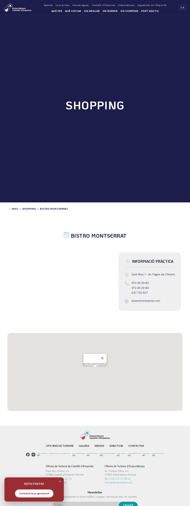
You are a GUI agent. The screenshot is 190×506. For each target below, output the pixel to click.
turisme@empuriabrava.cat (118, 482)
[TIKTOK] (158, 454)
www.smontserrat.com (146, 301)
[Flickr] (121, 454)
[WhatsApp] (107, 454)
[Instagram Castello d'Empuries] (33, 454)
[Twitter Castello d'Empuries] (54, 454)
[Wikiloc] (92, 454)
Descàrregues (81, 5)
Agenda (48, 5)
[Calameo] (134, 454)
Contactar (136, 446)
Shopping (29, 208)
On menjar (92, 11)
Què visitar (73, 11)
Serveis (99, 446)
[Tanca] (102, 358)
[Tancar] (60, 481)
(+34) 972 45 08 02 (120, 479)
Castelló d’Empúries (103, 5)
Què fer (56, 11)
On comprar (129, 11)
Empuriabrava (126, 5)
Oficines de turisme (60, 446)
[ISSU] (146, 454)
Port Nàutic (150, 11)
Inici (15, 208)
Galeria (84, 446)
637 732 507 (140, 293)
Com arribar (62, 5)
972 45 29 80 (140, 283)
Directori (116, 446)
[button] (95, 369)
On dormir (110, 11)
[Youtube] (79, 454)
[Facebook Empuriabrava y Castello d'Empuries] (28, 454)
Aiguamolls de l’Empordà (151, 5)
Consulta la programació (34, 493)
